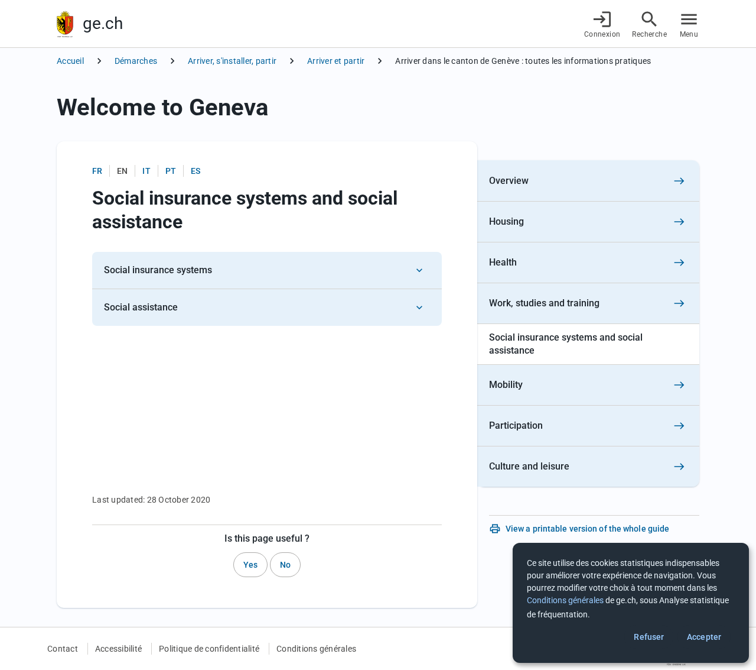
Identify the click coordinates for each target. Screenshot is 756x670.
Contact (62, 648)
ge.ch (103, 23)
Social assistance (141, 307)
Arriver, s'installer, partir (232, 61)
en (122, 171)
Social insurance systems (158, 270)
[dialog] (631, 603)
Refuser (649, 637)
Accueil (70, 61)
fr (97, 171)
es (195, 171)
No (285, 564)
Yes (250, 564)
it (146, 171)
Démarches (136, 61)
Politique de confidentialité (209, 648)
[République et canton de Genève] (65, 24)
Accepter (704, 637)
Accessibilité (118, 648)
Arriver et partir (335, 61)
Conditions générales (316, 648)
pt (170, 171)
